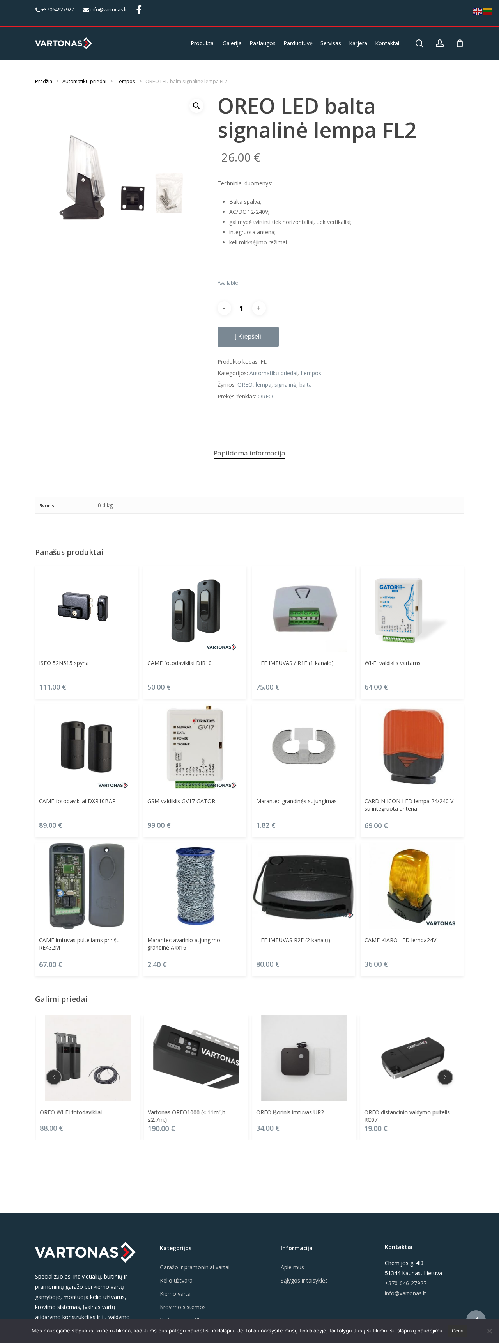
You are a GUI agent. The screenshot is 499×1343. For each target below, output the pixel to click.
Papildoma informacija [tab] (249, 452)
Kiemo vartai (176, 1293)
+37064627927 (57, 9)
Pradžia (43, 81)
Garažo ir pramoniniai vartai (195, 1267)
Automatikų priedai (84, 81)
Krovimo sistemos (183, 1307)
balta (305, 384)
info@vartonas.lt (108, 9)
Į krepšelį (248, 336)
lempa (263, 384)
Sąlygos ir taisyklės (304, 1280)
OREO (245, 384)
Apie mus (292, 1267)
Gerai (458, 1331)
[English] (478, 10)
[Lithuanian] (488, 10)
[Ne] (489, 1331)
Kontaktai (398, 1247)
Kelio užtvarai (177, 1280)
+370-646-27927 (405, 1283)
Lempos (126, 81)
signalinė (285, 384)
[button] (196, 106)
